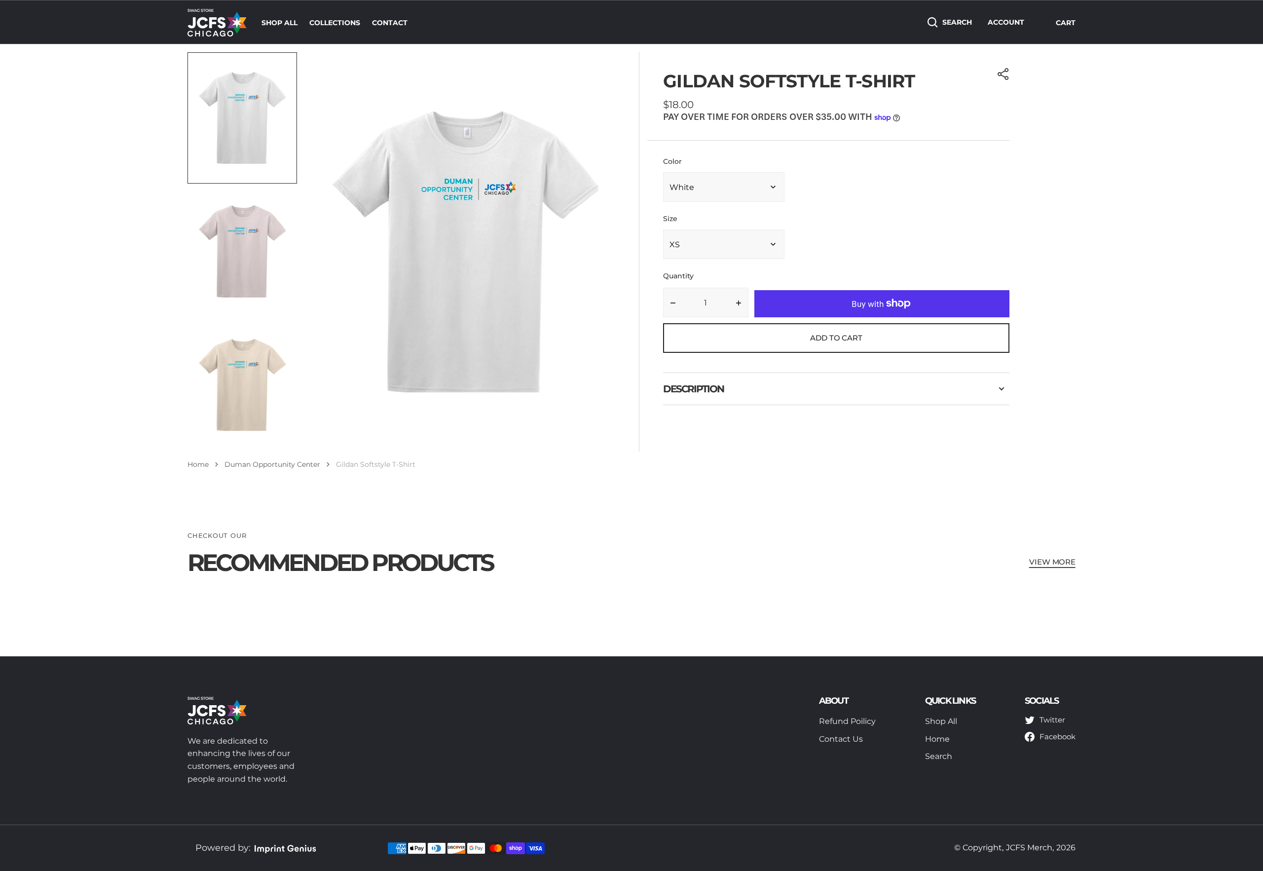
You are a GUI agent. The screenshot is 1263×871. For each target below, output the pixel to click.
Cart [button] (1066, 22)
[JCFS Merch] (217, 22)
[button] (1003, 74)
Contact (390, 22)
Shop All (279, 22)
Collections (334, 22)
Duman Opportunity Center (272, 464)
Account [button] (1006, 22)
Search (957, 22)
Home (198, 464)
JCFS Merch (1029, 847)
